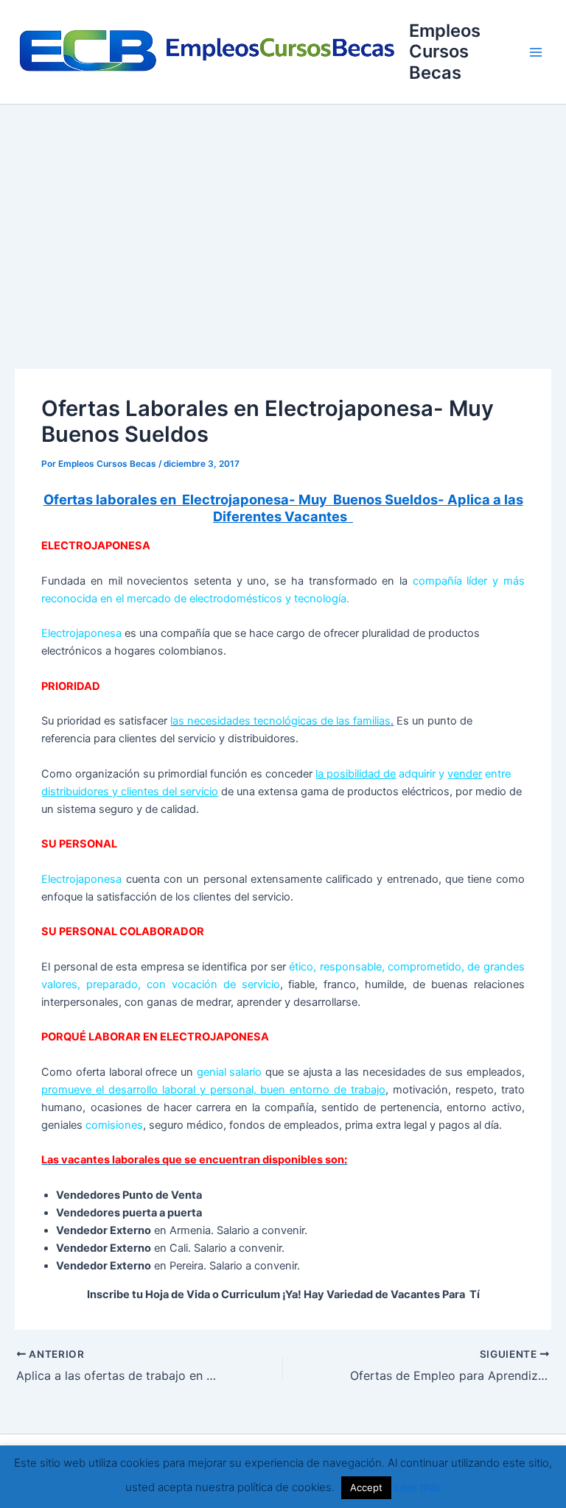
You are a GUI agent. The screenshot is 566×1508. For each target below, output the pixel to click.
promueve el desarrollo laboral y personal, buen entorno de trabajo (213, 1089)
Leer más (417, 1487)
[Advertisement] (283, 215)
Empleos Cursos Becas (445, 51)
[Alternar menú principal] (535, 52)
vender (464, 774)
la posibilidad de (355, 774)
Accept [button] (366, 1487)
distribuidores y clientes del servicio (129, 791)
